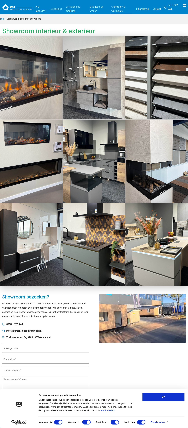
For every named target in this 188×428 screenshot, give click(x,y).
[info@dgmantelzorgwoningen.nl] (185, 7)
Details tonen (157, 422)
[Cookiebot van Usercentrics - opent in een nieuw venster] (19, 422)
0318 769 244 (173, 7)
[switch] (86, 422)
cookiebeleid (108, 410)
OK (163, 397)
